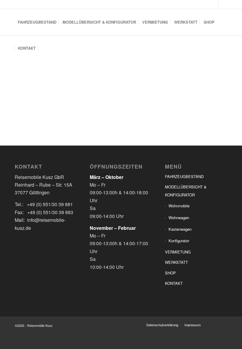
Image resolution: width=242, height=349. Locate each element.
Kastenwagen (180, 229)
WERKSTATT (176, 262)
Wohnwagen (179, 217)
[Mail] (222, 4)
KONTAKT (174, 283)
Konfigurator (179, 240)
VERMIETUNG (178, 252)
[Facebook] (214, 4)
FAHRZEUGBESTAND (184, 176)
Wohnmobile (179, 206)
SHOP (170, 273)
